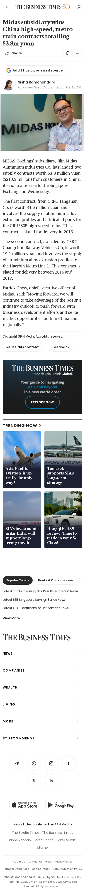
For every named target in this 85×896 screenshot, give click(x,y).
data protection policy (67, 868)
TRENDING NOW (20, 425)
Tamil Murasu (67, 840)
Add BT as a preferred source (38, 70)
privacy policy (63, 861)
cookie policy (41, 868)
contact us (35, 861)
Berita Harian (43, 840)
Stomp (42, 847)
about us (19, 861)
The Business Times (57, 832)
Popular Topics (17, 580)
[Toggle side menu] (5, 6)
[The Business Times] (38, 7)
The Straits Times (25, 832)
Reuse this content (22, 347)
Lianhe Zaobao (19, 840)
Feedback (60, 347)
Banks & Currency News (55, 580)
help (48, 861)
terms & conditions (16, 868)
